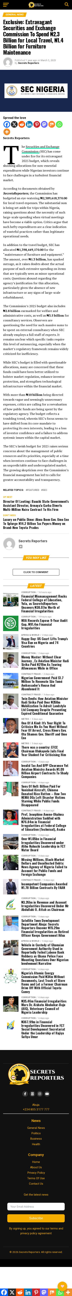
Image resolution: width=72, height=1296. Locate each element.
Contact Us (36, 1183)
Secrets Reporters (28, 63)
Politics (36, 1133)
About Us (36, 1167)
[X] (14, 124)
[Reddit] (21, 124)
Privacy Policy (36, 1172)
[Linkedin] (29, 124)
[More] (6, 131)
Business (36, 1138)
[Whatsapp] (59, 124)
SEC (45, 490)
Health (36, 1144)
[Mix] (51, 124)
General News (36, 1128)
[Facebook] (6, 124)
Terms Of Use (36, 1178)
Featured (33, 490)
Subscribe (36, 1218)
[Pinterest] (36, 124)
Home (36, 1162)
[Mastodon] (44, 124)
